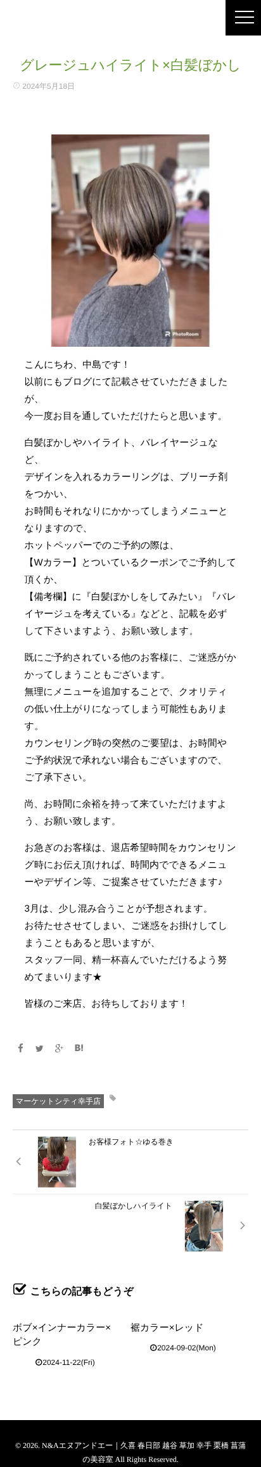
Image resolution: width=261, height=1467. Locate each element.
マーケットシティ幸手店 (58, 1101)
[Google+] (59, 1048)
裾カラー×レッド (167, 1327)
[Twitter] (40, 1048)
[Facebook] (20, 1048)
